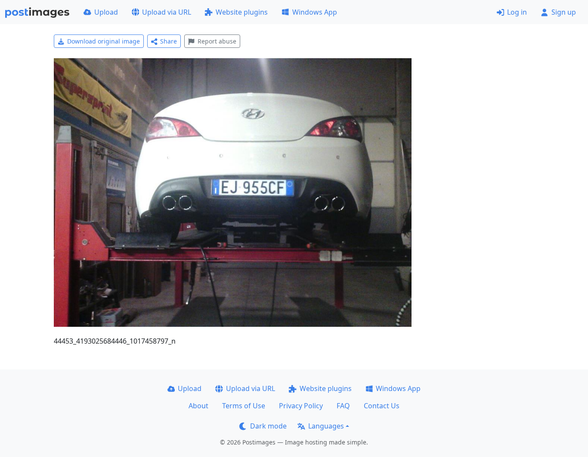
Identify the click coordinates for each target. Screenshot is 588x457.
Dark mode (268, 426)
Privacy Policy (301, 405)
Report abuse (217, 41)
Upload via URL (166, 12)
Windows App (314, 12)
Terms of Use (243, 405)
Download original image (103, 41)
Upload (106, 12)
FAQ (343, 405)
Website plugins (242, 12)
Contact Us (381, 405)
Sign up (563, 12)
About (198, 405)
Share (168, 41)
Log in (517, 12)
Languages (326, 426)
